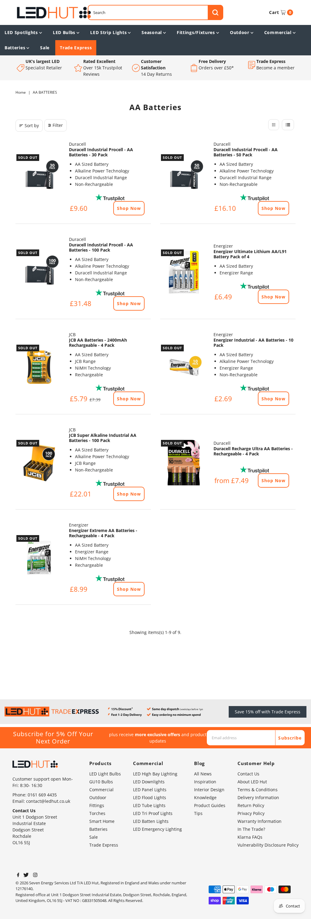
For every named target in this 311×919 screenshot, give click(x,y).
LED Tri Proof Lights (153, 813)
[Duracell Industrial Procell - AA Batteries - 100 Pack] (39, 272)
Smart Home (101, 821)
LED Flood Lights (149, 797)
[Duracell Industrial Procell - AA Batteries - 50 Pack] (183, 177)
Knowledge (205, 797)
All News (203, 774)
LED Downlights (149, 782)
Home (20, 92)
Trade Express (76, 47)
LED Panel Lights (149, 789)
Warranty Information (260, 821)
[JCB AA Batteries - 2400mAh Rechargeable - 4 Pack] (39, 367)
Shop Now (129, 208)
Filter (58, 125)
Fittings (96, 805)
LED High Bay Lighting (155, 774)
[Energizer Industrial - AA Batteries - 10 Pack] (183, 367)
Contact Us (248, 774)
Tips (198, 813)
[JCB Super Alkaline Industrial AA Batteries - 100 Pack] (39, 462)
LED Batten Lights (151, 821)
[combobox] (155, 12)
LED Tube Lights (149, 805)
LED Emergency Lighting (157, 829)
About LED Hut (252, 782)
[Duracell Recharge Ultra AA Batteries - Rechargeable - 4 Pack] (183, 462)
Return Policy (251, 805)
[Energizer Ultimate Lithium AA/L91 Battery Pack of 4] (183, 272)
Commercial (278, 32)
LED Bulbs (64, 32)
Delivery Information (258, 797)
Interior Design (209, 789)
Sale (45, 47)
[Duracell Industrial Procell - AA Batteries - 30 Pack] (39, 177)
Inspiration (205, 782)
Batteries (15, 47)
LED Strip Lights (108, 32)
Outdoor (239, 32)
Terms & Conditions (258, 789)
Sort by (32, 125)
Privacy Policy (251, 813)
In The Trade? (251, 829)
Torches (97, 813)
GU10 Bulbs (101, 782)
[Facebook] (18, 875)
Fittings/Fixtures (196, 32)
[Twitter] (26, 875)
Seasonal (152, 32)
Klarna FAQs (250, 837)
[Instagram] (35, 875)
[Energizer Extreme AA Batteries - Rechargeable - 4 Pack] (39, 558)
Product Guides (209, 805)
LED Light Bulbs (105, 774)
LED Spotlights (21, 32)
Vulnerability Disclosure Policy (268, 845)
